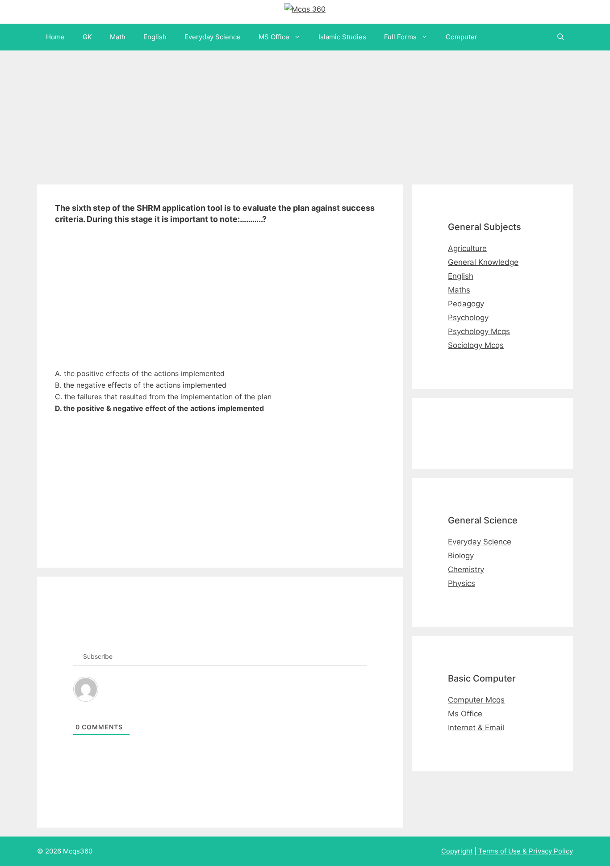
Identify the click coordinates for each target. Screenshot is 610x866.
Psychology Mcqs (479, 331)
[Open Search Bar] (560, 37)
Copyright (456, 851)
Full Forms (400, 37)
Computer (461, 37)
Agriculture (467, 248)
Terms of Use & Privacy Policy (525, 851)
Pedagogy (466, 303)
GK (87, 37)
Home (55, 37)
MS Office (274, 37)
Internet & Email (476, 727)
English (155, 37)
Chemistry (466, 569)
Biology (461, 555)
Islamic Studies (342, 37)
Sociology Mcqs (476, 345)
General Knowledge (483, 262)
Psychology (468, 317)
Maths (459, 289)
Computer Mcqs (476, 699)
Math (117, 37)
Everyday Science (212, 37)
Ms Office (465, 713)
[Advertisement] (268, 113)
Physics (461, 583)
